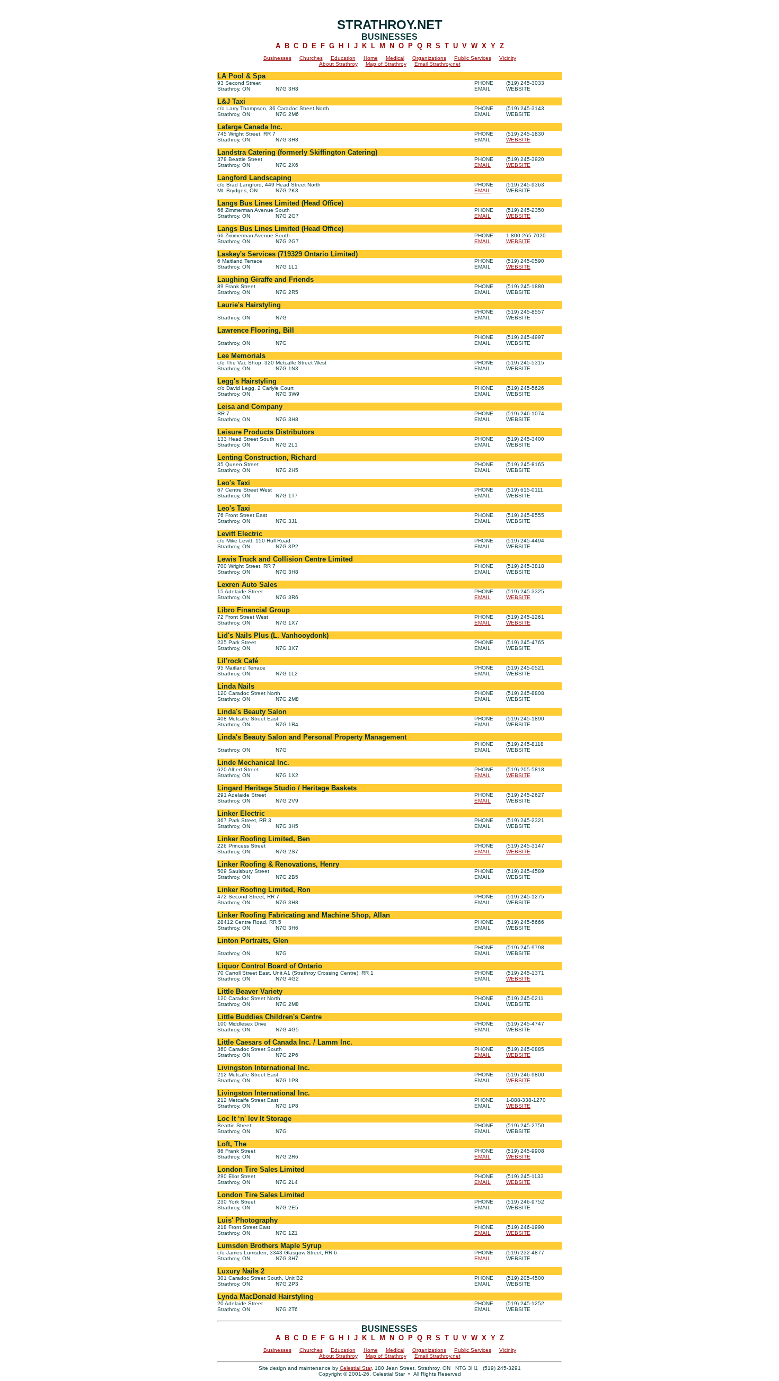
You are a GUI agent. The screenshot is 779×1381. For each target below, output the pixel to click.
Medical (395, 58)
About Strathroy (338, 64)
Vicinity (507, 58)
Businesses (277, 58)
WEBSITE (518, 139)
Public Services (472, 58)
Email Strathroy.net (437, 64)
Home (371, 58)
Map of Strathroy (386, 64)
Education (343, 58)
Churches (311, 58)
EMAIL (482, 165)
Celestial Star (355, 1368)
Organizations (429, 58)
